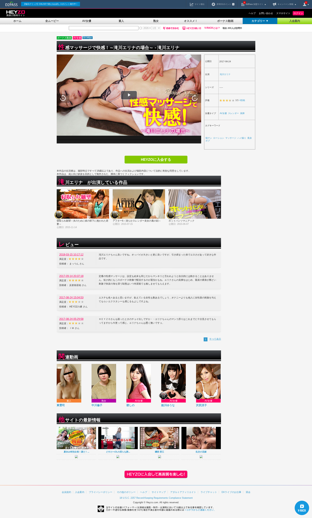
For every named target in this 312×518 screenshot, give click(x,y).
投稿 (242, 100)
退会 (248, 492)
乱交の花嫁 (201, 452)
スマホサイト (283, 13)
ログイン (298, 13)
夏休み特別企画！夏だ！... (76, 452)
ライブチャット (209, 492)
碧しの (130, 405)
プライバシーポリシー (100, 492)
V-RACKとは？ (212, 28)
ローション (218, 138)
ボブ (207, 140)
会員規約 (66, 492)
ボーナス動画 (225, 20)
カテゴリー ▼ (260, 20)
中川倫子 (97, 405)
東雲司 (61, 405)
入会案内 (294, 20)
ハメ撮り (241, 138)
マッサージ (230, 138)
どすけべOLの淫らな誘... (118, 452)
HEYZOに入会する (156, 159)
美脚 (242, 113)
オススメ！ (191, 20)
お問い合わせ (266, 13)
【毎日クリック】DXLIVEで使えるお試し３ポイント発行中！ (50, 4)
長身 (249, 138)
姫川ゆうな (168, 405)
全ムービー (52, 20)
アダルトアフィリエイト (183, 492)
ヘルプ (252, 13)
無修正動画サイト (15, 15)
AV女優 (86, 20)
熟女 (156, 20)
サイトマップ (159, 492)
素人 (121, 20)
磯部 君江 (159, 452)
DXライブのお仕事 (231, 492)
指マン (208, 138)
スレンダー (233, 113)
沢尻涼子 (201, 405)
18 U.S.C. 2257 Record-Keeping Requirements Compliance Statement (156, 498)
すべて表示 (215, 339)
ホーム (17, 20)
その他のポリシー (126, 492)
